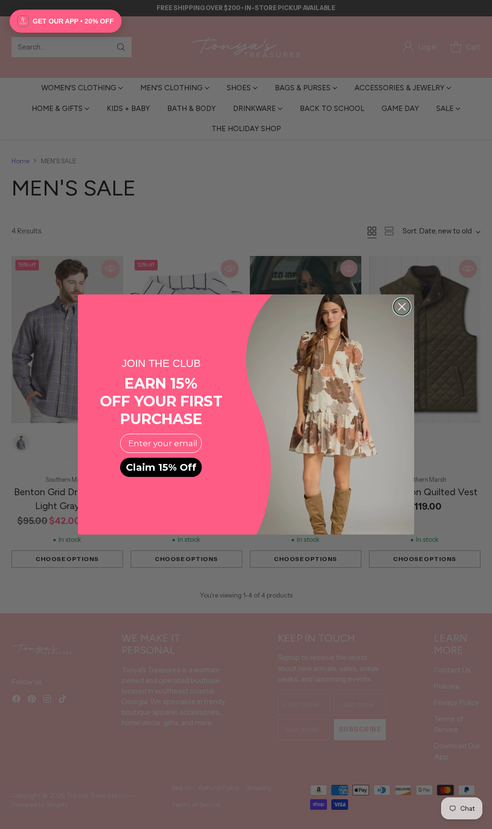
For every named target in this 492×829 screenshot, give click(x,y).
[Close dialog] (402, 306)
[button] (66, 21)
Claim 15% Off (161, 467)
